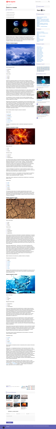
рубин (8, 183)
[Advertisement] (20, 375)
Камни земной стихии (10, 15)
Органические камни (40, 39)
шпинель (7, 363)
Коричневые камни (40, 53)
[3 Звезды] (9, 386)
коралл (8, 186)
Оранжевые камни (40, 55)
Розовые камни (39, 57)
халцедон (8, 261)
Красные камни (39, 54)
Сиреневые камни (40, 59)
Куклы (38, 37)
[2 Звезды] (7, 386)
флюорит (8, 122)
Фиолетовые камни (40, 60)
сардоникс (9, 119)
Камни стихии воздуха (10, 12)
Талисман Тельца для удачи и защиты (43, 19)
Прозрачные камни (40, 56)
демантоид (9, 114)
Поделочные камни (40, 40)
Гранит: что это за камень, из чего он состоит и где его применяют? (16, 400)
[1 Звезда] (6, 386)
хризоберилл (9, 116)
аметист (13, 362)
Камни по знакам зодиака (41, 36)
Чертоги (38, 41)
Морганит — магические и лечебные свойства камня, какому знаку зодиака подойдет (43, 21)
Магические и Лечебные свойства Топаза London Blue (9, 408)
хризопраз (15, 363)
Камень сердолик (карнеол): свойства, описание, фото (24, 408)
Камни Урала (15, 407)
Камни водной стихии (10, 17)
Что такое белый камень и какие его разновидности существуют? (23, 400)
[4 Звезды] (10, 386)
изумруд (8, 337)
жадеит (8, 268)
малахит (8, 262)
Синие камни (39, 58)
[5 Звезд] (11, 386)
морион (8, 265)
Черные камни (39, 61)
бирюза (8, 264)
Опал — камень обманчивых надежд (9, 400)
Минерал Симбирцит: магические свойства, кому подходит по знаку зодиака (42, 24)
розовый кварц (9, 120)
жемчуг (8, 340)
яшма (8, 266)
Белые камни (39, 46)
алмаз (8, 182)
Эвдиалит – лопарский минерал (42, 26)
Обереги (38, 38)
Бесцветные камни (40, 47)
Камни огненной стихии (10, 14)
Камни (38, 35)
